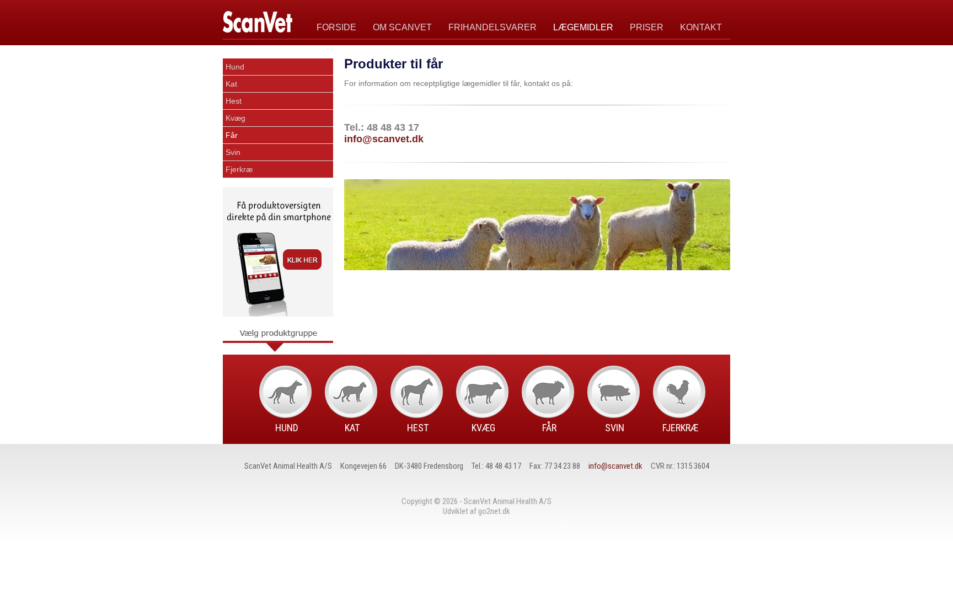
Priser (646, 27)
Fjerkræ (239, 169)
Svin (233, 152)
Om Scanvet (402, 27)
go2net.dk (494, 511)
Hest (234, 101)
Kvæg (235, 118)
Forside (336, 27)
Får (232, 135)
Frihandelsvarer (492, 27)
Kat (231, 83)
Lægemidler (583, 27)
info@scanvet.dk (384, 138)
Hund (235, 66)
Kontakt (701, 27)
